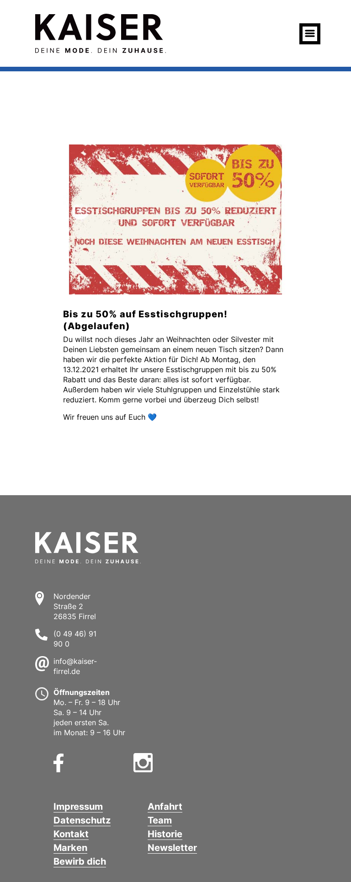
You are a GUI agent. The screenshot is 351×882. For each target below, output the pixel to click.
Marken (70, 847)
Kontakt (71, 834)
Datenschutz (82, 820)
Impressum (78, 806)
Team (160, 820)
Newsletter (172, 847)
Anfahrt (165, 806)
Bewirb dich (79, 861)
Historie (165, 834)
